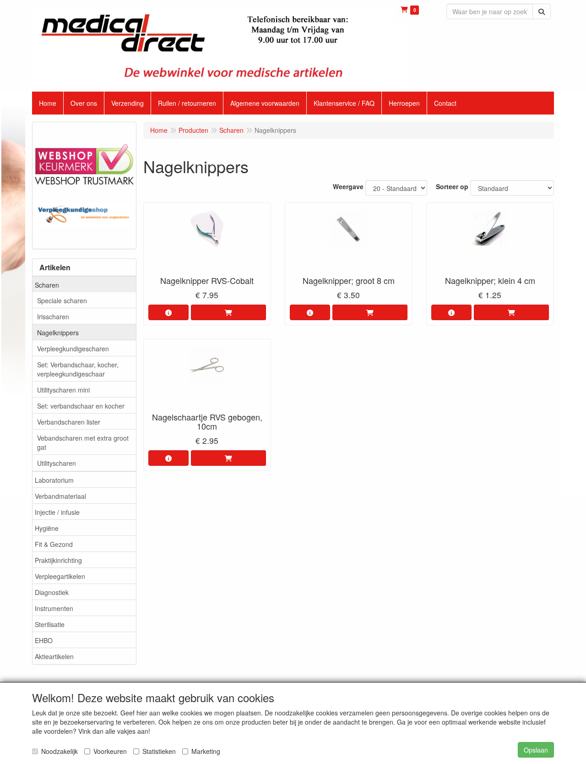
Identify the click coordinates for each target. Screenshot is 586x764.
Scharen (47, 284)
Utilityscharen (56, 463)
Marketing (205, 751)
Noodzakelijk (59, 751)
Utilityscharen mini (63, 389)
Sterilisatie (50, 624)
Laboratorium (54, 480)
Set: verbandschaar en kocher (81, 405)
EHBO (44, 640)
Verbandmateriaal (60, 496)
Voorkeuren (110, 751)
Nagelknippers (58, 332)
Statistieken (159, 751)
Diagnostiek (52, 592)
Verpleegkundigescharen (73, 348)
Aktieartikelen (54, 656)
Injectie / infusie (57, 512)
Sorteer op (452, 186)
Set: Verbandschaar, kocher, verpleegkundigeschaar (78, 369)
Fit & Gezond (54, 544)
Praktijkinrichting (58, 560)
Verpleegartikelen (60, 576)
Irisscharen (53, 316)
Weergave (348, 186)
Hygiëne (47, 528)
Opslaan (536, 749)
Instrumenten (54, 608)
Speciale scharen (62, 300)
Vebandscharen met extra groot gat (83, 442)
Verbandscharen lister (68, 421)
